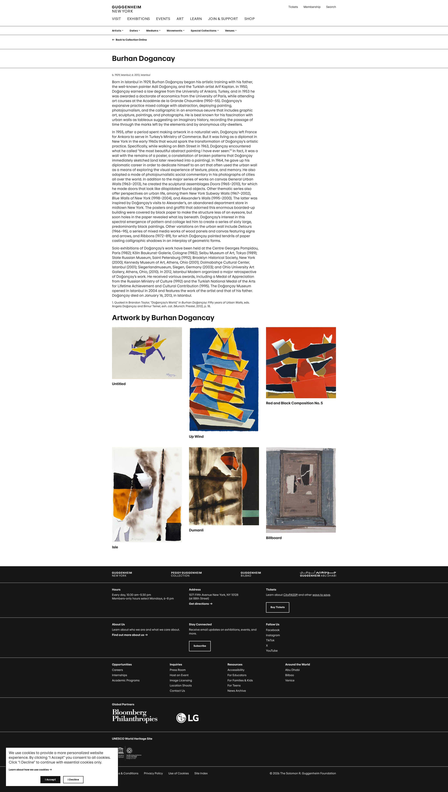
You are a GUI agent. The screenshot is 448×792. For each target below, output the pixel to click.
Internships (119, 675)
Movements (177, 30)
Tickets (293, 7)
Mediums (154, 30)
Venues (232, 30)
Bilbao (289, 675)
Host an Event (179, 675)
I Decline (73, 779)
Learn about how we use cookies (29, 769)
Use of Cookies (178, 773)
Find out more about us (128, 635)
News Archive (236, 690)
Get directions (199, 603)
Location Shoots (181, 685)
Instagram (273, 635)
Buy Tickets (278, 607)
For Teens (234, 685)
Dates (136, 30)
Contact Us (177, 690)
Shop (249, 19)
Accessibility (235, 670)
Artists (118, 30)
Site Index (201, 773)
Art (180, 19)
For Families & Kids (240, 680)
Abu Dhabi (292, 670)
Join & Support (223, 19)
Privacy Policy (153, 773)
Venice (290, 680)
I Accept (50, 779)
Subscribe (200, 645)
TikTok (270, 640)
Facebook (273, 630)
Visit (116, 19)
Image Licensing (181, 680)
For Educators (236, 675)
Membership (312, 7)
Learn (196, 19)
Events (163, 19)
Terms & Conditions (125, 773)
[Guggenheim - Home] (126, 9)
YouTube (272, 650)
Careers (117, 670)
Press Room (178, 670)
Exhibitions (138, 19)
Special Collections (206, 30)
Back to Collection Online (131, 39)
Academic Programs (125, 680)
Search (331, 7)
